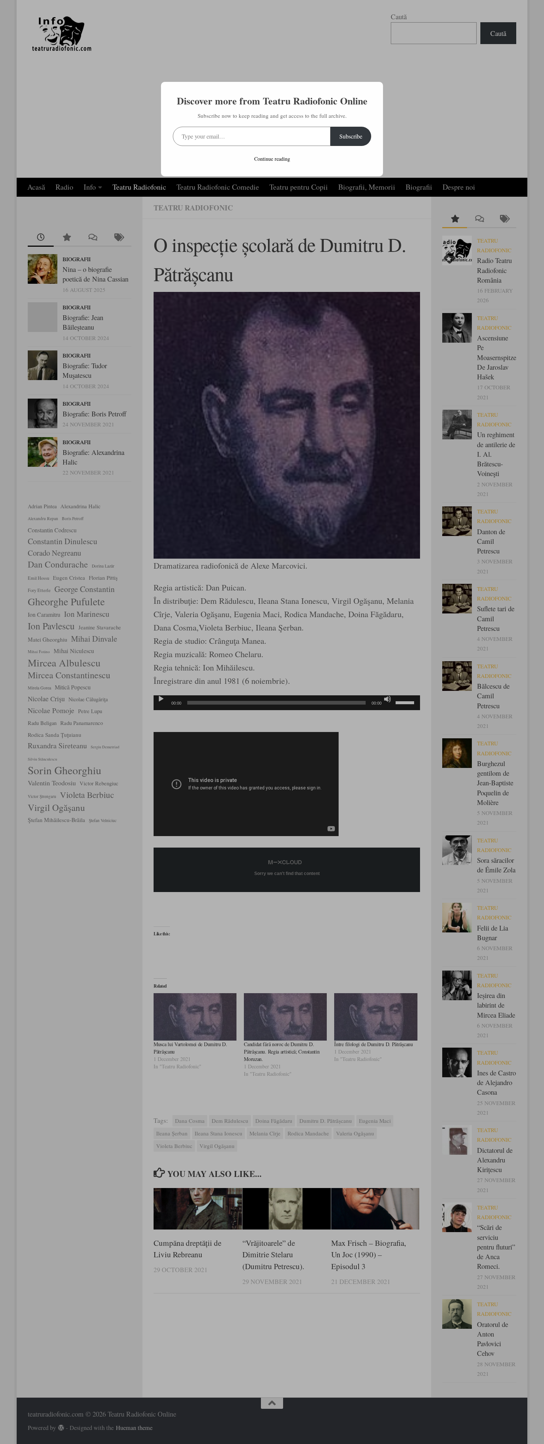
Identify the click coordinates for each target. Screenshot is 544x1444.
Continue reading (272, 158)
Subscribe (350, 136)
